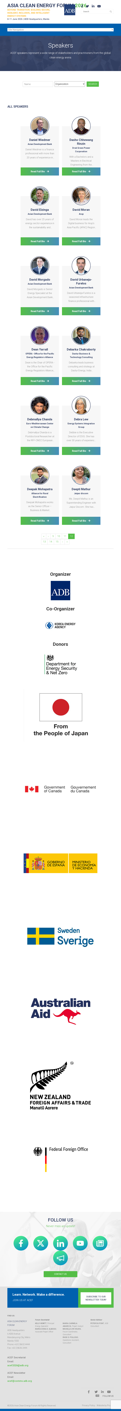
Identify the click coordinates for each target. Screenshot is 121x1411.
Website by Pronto (105, 1405)
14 (50, 541)
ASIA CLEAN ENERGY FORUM (47, 5)
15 (57, 541)
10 (58, 536)
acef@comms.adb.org (19, 1381)
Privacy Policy (88, 1405)
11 (65, 536)
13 (44, 541)
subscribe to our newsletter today (96, 1298)
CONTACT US (60, 1274)
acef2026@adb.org (17, 1365)
